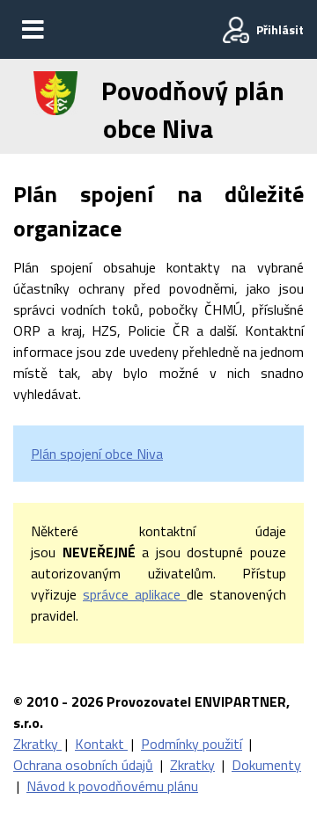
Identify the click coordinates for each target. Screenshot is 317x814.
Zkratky (37, 743)
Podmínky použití (191, 743)
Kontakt (101, 743)
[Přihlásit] (236, 30)
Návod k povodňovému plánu (112, 785)
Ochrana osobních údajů (83, 764)
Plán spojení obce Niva (97, 453)
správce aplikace (135, 594)
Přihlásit (280, 29)
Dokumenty (266, 764)
